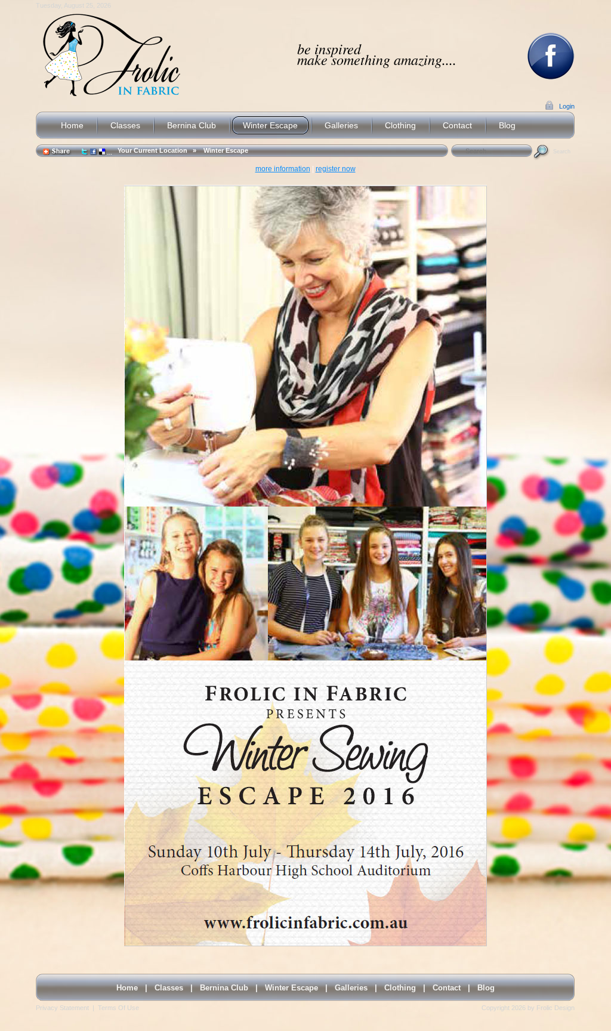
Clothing (400, 987)
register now (336, 169)
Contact (447, 987)
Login (567, 106)
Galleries (351, 987)
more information (282, 169)
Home (127, 987)
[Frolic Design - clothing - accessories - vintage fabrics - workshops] (111, 55)
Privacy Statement (62, 1007)
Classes (169, 987)
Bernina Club (224, 987)
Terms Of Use (118, 1007)
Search (561, 152)
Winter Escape (225, 150)
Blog (486, 987)
